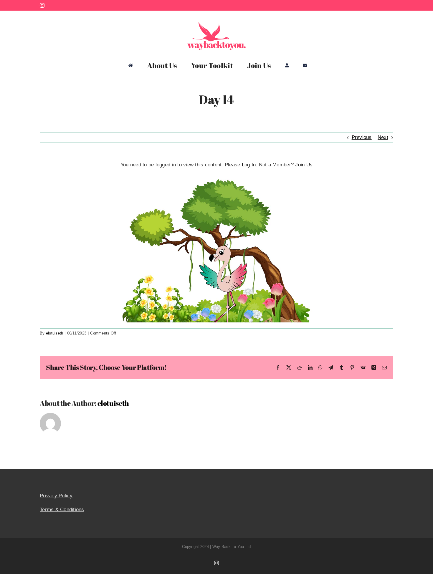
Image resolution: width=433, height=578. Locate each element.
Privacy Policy (56, 495)
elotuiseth (54, 333)
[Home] (130, 65)
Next (383, 137)
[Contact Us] (305, 65)
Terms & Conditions (62, 509)
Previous (362, 137)
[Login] (287, 65)
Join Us (304, 165)
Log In (249, 165)
